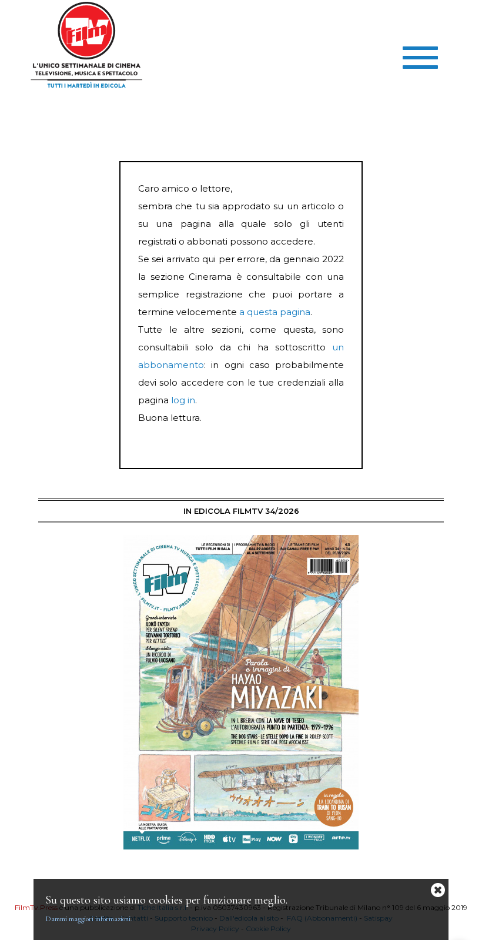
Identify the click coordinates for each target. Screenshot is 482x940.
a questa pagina (274, 311)
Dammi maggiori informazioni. (88, 919)
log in (183, 400)
